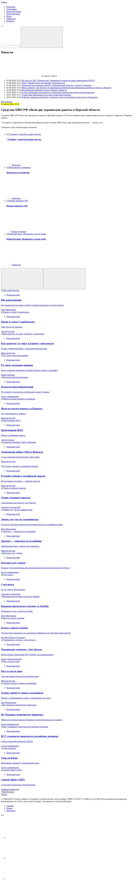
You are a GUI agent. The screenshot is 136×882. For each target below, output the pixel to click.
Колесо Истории (13, 11)
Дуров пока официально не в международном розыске (46, 95)
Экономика (11, 9)
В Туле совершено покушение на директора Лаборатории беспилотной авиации (58, 92)
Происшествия (13, 14)
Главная (10, 806)
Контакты (10, 811)
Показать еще (7, 792)
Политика (10, 7)
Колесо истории (19, 231)
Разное (9, 808)
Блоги (9, 16)
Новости (10, 21)
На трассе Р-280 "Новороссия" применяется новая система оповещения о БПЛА (58, 80)
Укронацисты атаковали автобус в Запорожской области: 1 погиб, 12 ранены (57, 85)
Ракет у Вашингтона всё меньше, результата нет (43, 83)
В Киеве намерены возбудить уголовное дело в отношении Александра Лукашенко (59, 97)
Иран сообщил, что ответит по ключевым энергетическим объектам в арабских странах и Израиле (66, 88)
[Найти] (42, 37)
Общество (11, 19)
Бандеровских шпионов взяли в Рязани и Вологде (44, 90)
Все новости (6, 102)
